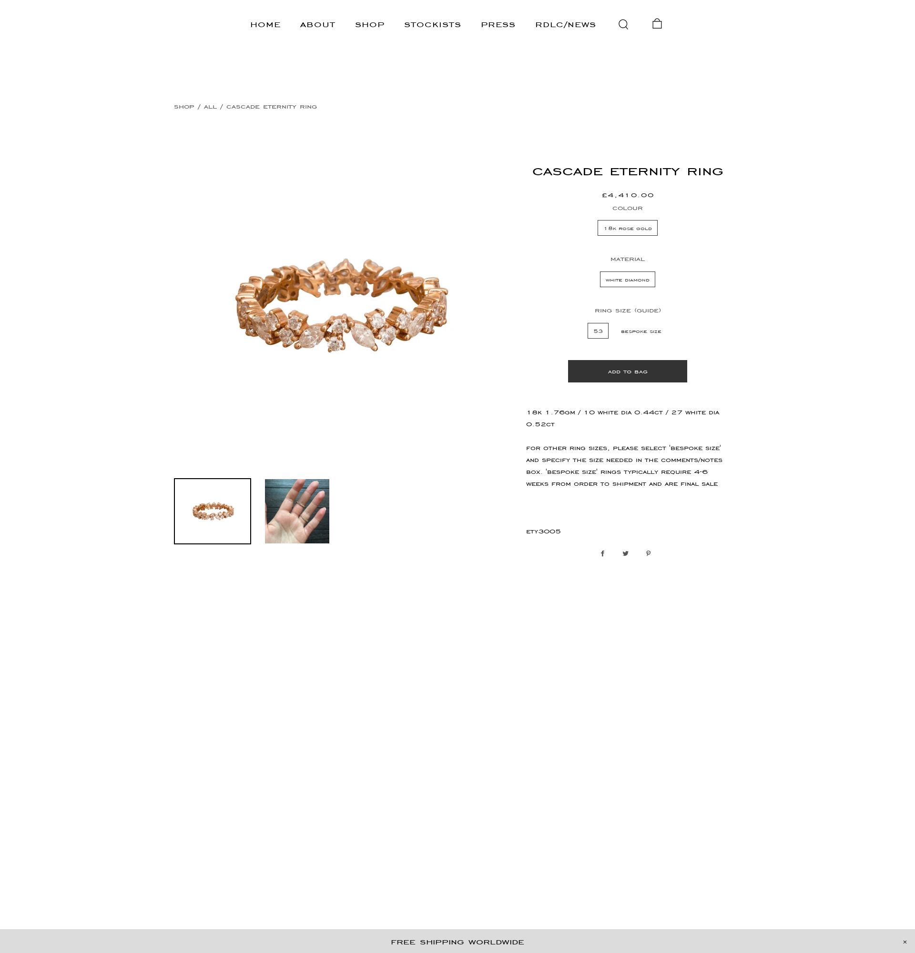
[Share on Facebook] (605, 554)
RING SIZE (628, 309)
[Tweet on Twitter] (628, 554)
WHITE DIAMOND (628, 279)
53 (598, 330)
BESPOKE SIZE (641, 330)
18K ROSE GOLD (627, 227)
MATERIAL (627, 258)
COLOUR (627, 207)
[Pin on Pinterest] (650, 554)
